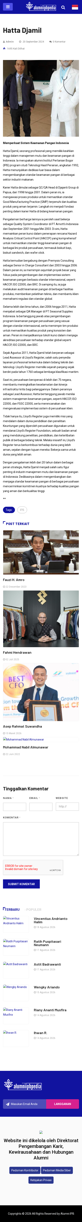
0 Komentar (59, 41)
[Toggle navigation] (8, 7)
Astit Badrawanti (47, 964)
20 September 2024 (33, 41)
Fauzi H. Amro (13, 579)
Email (34, 798)
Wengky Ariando (47, 987)
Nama (8, 798)
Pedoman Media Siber (57, 1170)
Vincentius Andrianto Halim (50, 920)
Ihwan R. (41, 1033)
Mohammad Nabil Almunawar (25, 747)
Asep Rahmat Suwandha (22, 726)
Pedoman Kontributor (24, 1170)
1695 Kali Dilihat (15, 48)
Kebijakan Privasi (41, 1180)
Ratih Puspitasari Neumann (47, 943)
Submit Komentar (21, 884)
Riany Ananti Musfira (50, 1010)
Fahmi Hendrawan (17, 652)
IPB (22, 509)
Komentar (11, 817)
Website (62, 798)
